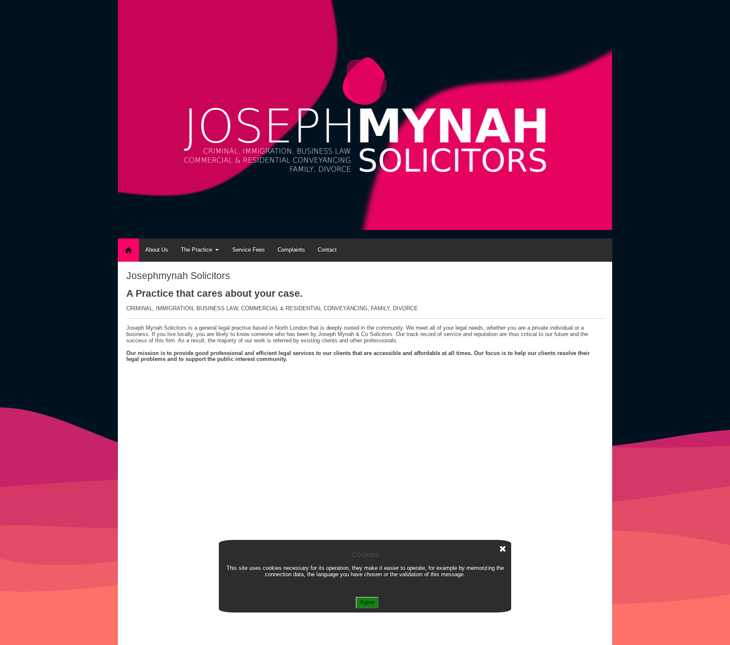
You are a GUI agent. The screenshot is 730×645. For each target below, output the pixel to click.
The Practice (196, 250)
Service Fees (248, 250)
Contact (327, 250)
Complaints (291, 250)
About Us (156, 250)
